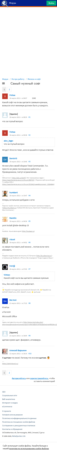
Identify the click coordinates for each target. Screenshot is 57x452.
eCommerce (7, 406)
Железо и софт (34, 79)
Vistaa (12, 95)
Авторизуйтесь (19, 378)
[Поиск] (43, 4)
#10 (29, 353)
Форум (5, 79)
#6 (29, 242)
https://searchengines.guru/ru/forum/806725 (18, 180)
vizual (12, 239)
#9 (29, 335)
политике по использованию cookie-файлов (29, 448)
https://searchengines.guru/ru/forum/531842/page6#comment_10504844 (28, 184)
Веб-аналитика (8, 399)
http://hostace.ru (28, 231)
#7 (29, 269)
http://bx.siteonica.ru (44, 256)
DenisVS (13, 158)
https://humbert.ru (9, 208)
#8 (29, 303)
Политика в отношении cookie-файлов (18, 422)
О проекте (6, 411)
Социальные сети (9, 395)
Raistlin (12, 218)
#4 (29, 195)
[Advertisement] (28, 14)
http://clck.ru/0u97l (19, 178)
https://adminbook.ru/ (10, 364)
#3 (29, 161)
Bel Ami (12, 300)
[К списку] (8, 84)
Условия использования (12, 414)
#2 (29, 135)
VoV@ (12, 265)
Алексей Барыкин (18, 350)
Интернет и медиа (10, 403)
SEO (3, 392)
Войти (51, 3)
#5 (29, 221)
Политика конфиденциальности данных (19, 418)
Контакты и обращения (12, 429)
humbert (13, 192)
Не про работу (17, 79)
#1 (29, 117)
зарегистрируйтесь (39, 378)
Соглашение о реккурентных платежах (18, 425)
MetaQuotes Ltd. (19, 436)
